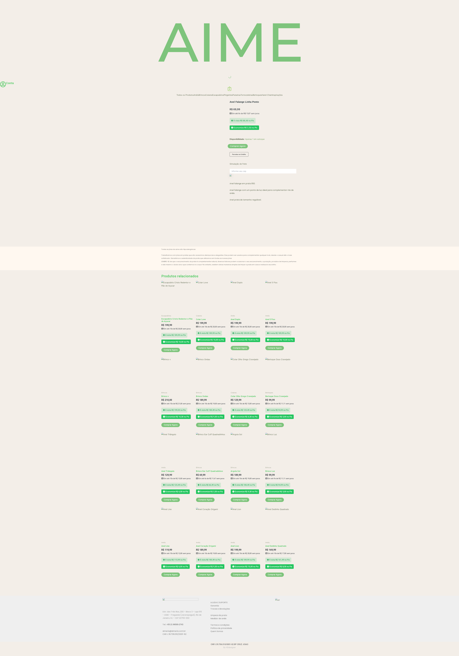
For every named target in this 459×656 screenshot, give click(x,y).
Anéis (196, 95)
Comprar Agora (237, 146)
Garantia (214, 605)
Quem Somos (216, 631)
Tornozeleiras (247, 95)
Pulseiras (237, 95)
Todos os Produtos (185, 95)
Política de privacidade (221, 628)
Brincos (202, 95)
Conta (10, 83)
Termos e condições (220, 625)
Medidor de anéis (218, 618)
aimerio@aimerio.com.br (174, 631)
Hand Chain (267, 95)
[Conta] (3, 84)
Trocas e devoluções (220, 608)
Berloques (257, 95)
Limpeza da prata (218, 615)
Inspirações (277, 95)
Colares (208, 95)
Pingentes (228, 95)
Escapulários (218, 95)
